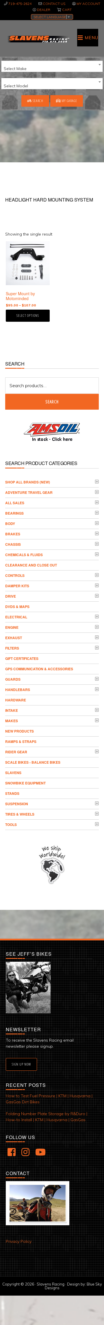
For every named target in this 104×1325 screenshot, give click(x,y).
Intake (11, 710)
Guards (13, 679)
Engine (11, 627)
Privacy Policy (18, 1241)
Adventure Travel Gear (29, 492)
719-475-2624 (19, 3)
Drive (10, 596)
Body (10, 523)
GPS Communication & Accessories (39, 668)
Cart (67, 9)
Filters (12, 648)
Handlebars (17, 689)
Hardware (15, 700)
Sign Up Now (21, 1064)
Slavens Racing (38, 39)
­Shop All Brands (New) (27, 482)
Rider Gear (16, 751)
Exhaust (13, 637)
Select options (27, 315)
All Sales (14, 502)
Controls (15, 575)
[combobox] (52, 66)
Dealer (43, 9)
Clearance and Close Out (31, 565)
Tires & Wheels (19, 814)
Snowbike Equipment (25, 783)
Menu (91, 37)
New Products (19, 731)
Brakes (12, 534)
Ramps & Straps (20, 741)
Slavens (13, 772)
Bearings (14, 513)
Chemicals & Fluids (24, 554)
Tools (11, 824)
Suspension (16, 803)
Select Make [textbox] (15, 68)
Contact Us (54, 3)
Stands (12, 793)
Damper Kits (17, 585)
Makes (11, 720)
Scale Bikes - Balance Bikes (32, 762)
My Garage (69, 100)
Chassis (13, 544)
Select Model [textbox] (16, 86)
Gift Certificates (21, 658)
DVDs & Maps (17, 606)
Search (37, 100)
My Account (88, 3)
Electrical (16, 617)
